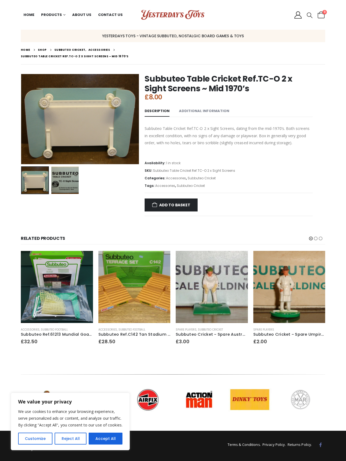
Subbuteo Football (54, 330)
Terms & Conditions (244, 444)
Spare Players (186, 330)
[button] (309, 15)
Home (29, 14)
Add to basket (174, 205)
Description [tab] (157, 110)
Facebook (321, 445)
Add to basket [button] (84, 260)
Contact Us (110, 14)
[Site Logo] (173, 15)
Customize (35, 438)
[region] (70, 421)
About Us (81, 14)
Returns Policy (299, 444)
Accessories (176, 178)
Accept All (105, 438)
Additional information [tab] (204, 110)
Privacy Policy (273, 444)
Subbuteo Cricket (202, 178)
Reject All (71, 438)
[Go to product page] (57, 287)
